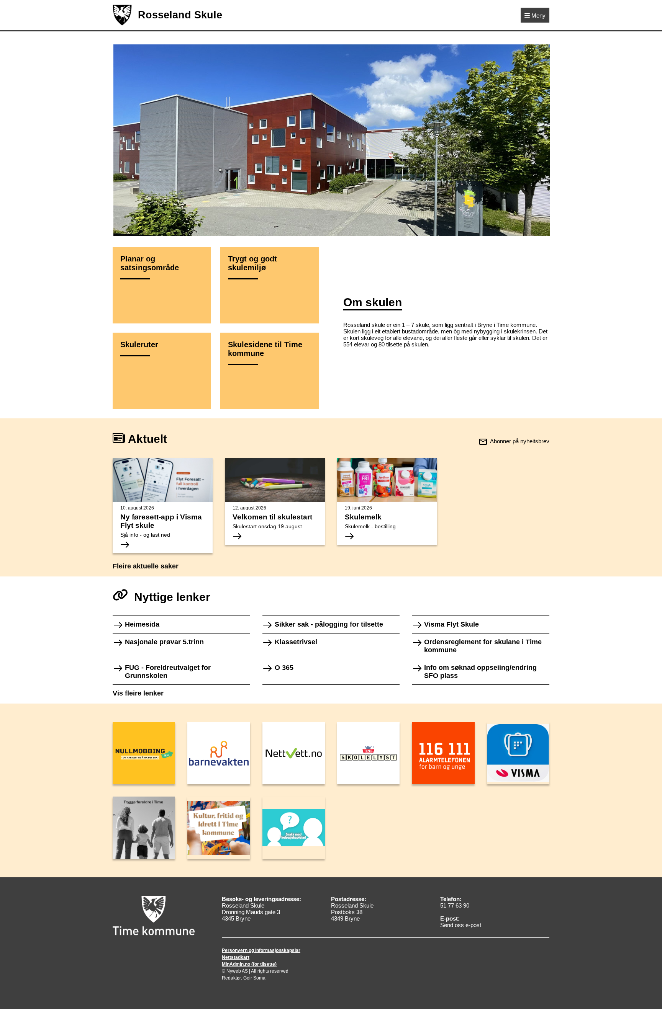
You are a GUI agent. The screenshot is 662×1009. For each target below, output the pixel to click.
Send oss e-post (460, 925)
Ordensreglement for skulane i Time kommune (483, 646)
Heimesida (142, 624)
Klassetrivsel (296, 642)
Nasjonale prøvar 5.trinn (164, 642)
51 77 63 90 (454, 905)
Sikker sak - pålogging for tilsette (329, 624)
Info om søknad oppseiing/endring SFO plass (480, 671)
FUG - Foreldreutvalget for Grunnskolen (168, 671)
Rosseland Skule (180, 15)
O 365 (284, 667)
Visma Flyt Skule (451, 624)
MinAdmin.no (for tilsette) (249, 964)
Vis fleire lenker (138, 693)
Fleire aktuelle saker (146, 566)
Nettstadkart (235, 957)
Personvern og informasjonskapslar (261, 950)
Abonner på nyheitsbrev (519, 441)
